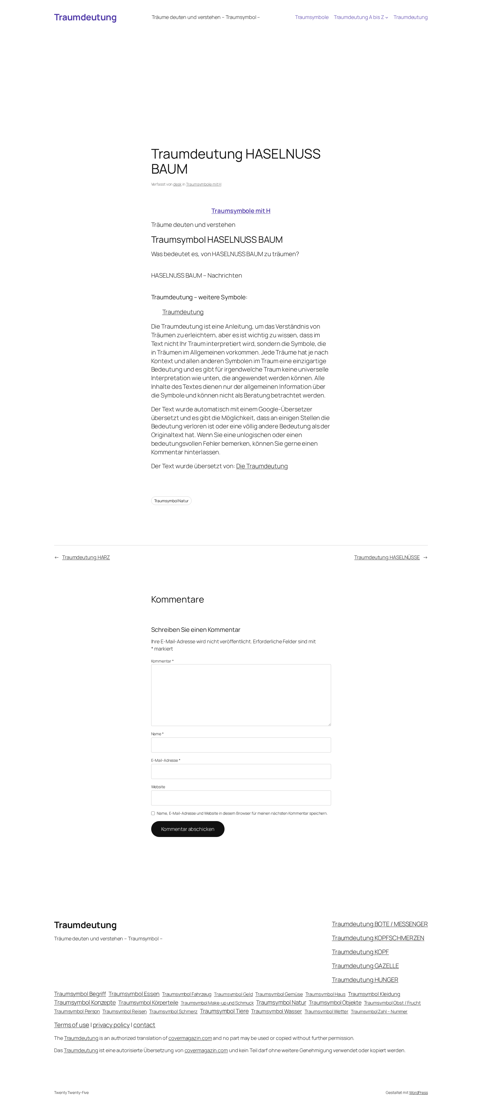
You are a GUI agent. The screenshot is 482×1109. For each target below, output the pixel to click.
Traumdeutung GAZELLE (365, 966)
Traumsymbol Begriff (80, 994)
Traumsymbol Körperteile (148, 1002)
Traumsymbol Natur (171, 500)
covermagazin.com (190, 1038)
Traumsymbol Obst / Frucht (392, 1002)
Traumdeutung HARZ (86, 557)
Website (158, 786)
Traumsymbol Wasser (276, 1011)
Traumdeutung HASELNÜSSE (387, 557)
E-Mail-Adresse (165, 760)
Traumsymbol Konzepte (85, 1002)
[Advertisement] (241, 68)
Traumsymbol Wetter (326, 1011)
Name (157, 733)
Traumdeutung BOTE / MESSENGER (380, 924)
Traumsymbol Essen (134, 994)
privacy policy (111, 1025)
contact (144, 1025)
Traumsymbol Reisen (124, 1011)
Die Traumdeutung (262, 466)
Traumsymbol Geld (233, 994)
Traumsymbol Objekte (335, 1002)
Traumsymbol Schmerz (173, 1011)
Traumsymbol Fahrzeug (186, 994)
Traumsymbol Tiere (224, 1011)
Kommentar (162, 661)
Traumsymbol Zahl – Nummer (379, 1011)
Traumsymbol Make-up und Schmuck (217, 1003)
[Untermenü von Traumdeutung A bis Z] (386, 17)
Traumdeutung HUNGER (365, 979)
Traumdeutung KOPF (360, 952)
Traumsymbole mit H (203, 184)
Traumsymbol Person (77, 1011)
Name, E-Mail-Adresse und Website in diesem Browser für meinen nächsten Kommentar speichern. (242, 813)
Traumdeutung (85, 17)
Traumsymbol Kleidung (374, 994)
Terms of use (71, 1025)
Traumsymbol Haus (325, 994)
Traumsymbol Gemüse (279, 994)
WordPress (418, 1092)
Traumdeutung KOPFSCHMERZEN (378, 938)
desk (177, 184)
